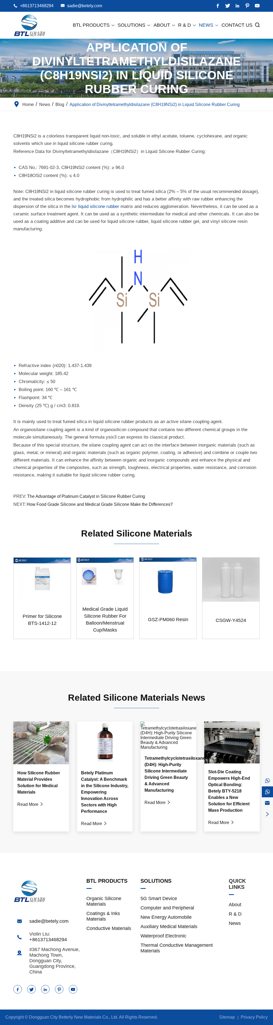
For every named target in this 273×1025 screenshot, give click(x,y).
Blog (59, 104)
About (165, 25)
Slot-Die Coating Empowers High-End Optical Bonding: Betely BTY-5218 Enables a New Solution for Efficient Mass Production (229, 791)
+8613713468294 (37, 5)
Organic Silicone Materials (103, 901)
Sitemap (227, 1017)
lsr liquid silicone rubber (95, 206)
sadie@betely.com (84, 5)
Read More (30, 804)
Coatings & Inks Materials (103, 916)
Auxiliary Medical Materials (168, 926)
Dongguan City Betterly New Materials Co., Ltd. (73, 1017)
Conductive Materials (108, 928)
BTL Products (94, 25)
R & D (187, 25)
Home (28, 104)
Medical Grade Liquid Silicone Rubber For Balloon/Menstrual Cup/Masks (105, 619)
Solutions (134, 25)
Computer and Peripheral (167, 907)
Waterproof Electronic (163, 936)
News (209, 25)
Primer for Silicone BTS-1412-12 (42, 620)
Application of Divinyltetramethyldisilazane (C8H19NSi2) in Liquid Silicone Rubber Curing (155, 104)
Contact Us (237, 25)
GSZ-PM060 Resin (168, 619)
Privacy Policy (254, 1017)
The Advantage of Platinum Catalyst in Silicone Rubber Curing (86, 496)
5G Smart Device (158, 898)
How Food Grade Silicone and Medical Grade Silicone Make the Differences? (100, 504)
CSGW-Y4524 (231, 620)
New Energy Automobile (166, 917)
